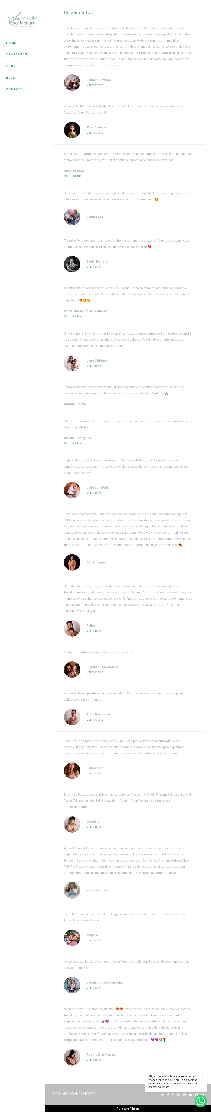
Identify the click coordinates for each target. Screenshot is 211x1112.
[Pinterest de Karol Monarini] (178, 1095)
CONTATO (14, 89)
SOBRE (12, 66)
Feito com (128, 1108)
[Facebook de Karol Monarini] (168, 1095)
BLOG (10, 78)
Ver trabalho (95, 85)
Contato (88, 1093)
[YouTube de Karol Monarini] (190, 1095)
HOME (11, 42)
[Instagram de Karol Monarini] (173, 1095)
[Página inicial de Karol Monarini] (22, 20)
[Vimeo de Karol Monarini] (184, 1095)
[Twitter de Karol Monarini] (162, 1095)
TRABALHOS (16, 54)
